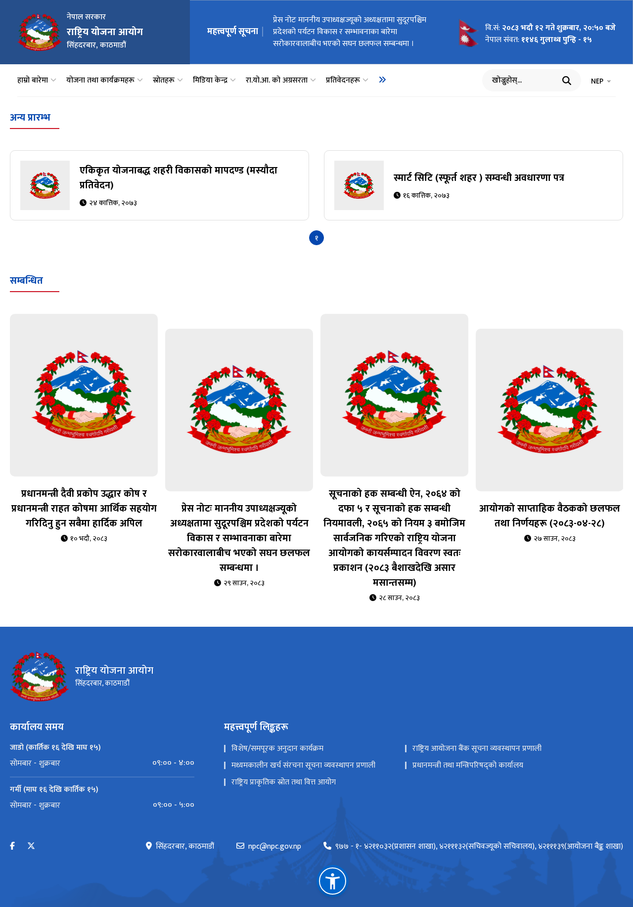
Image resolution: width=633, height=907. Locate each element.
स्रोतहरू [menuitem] (164, 80)
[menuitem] (382, 80)
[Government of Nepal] (39, 32)
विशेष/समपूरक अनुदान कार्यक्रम (277, 748)
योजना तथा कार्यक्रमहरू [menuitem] (100, 80)
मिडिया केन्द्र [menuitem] (210, 80)
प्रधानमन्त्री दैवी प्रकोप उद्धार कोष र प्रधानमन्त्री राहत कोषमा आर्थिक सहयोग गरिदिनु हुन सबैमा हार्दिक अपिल (84, 508)
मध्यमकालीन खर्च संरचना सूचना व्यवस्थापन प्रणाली (303, 765)
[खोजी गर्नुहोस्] (566, 80)
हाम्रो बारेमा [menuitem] (32, 80)
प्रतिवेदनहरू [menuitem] (343, 80)
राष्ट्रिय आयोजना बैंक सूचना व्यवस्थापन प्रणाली (477, 748)
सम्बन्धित (26, 280)
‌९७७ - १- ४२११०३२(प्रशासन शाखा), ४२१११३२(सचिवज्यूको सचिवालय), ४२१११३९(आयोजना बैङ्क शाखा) (479, 847)
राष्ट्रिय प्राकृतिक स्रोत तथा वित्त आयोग (283, 782)
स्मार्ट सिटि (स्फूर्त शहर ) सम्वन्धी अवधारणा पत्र (479, 178)
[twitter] (31, 846)
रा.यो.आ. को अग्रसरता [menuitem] (277, 80)
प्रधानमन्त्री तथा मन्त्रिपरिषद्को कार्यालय (467, 765)
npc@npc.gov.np (274, 847)
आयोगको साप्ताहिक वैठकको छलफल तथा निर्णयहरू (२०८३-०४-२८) (549, 516)
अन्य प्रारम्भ (30, 117)
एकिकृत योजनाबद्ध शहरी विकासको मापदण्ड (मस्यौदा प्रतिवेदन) (178, 178)
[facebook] (12, 846)
